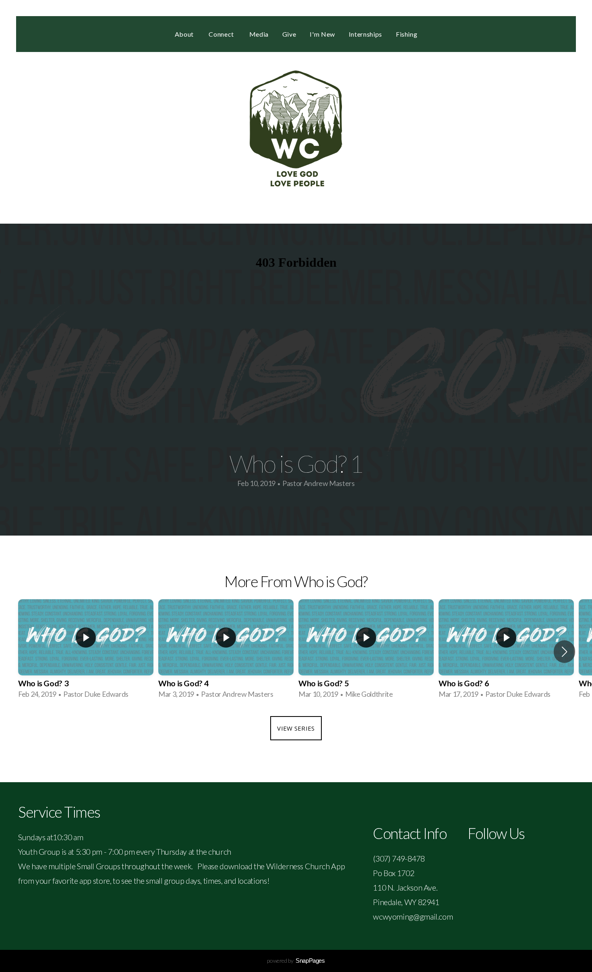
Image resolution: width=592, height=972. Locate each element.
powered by (296, 960)
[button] (564, 651)
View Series (296, 728)
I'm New (322, 34)
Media (259, 34)
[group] (85, 651)
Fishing (406, 34)
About (185, 34)
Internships (365, 34)
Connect (222, 34)
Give (289, 34)
